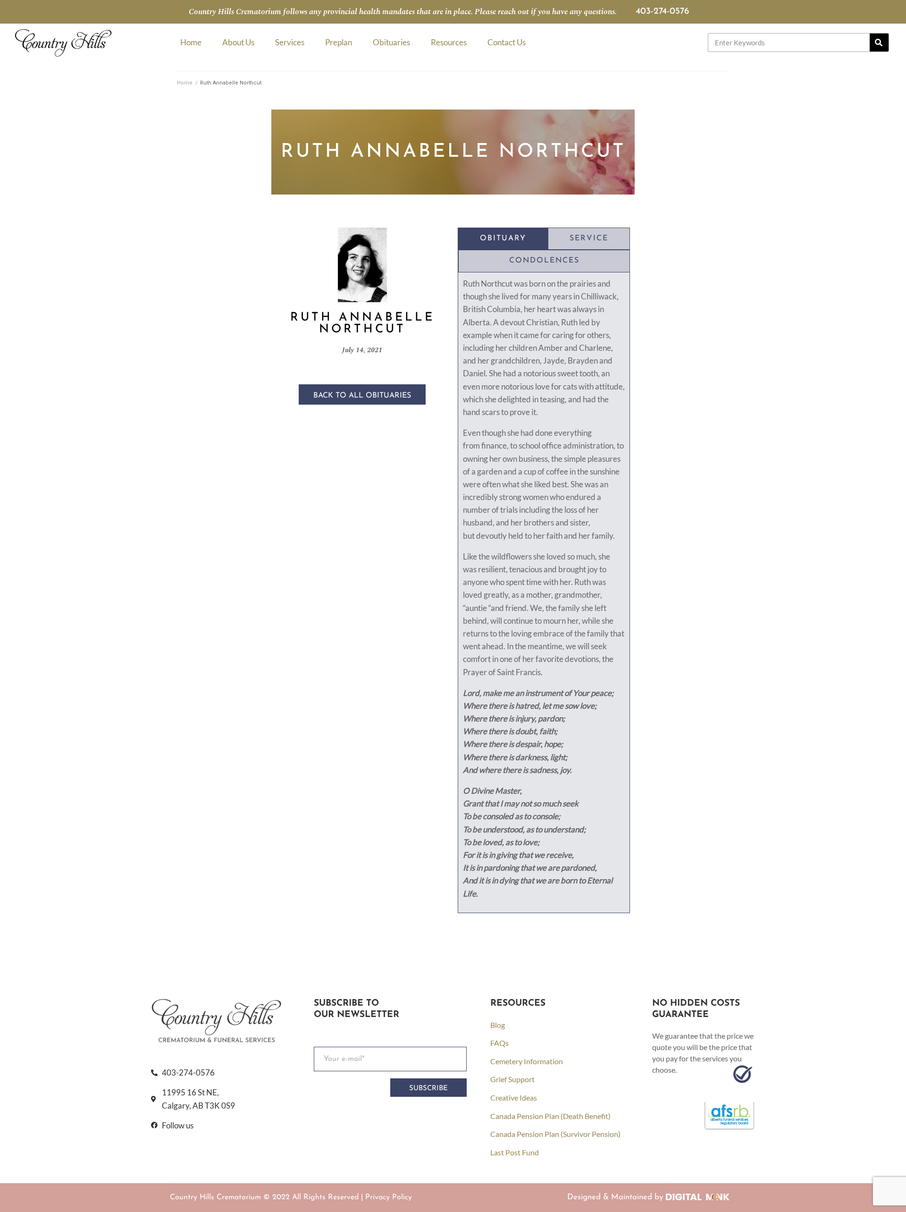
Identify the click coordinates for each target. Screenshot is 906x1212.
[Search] (879, 42)
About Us (238, 42)
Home (190, 42)
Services (289, 42)
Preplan (338, 42)
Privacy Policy (388, 1197)
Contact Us (506, 42)
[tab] (503, 239)
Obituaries (391, 42)
